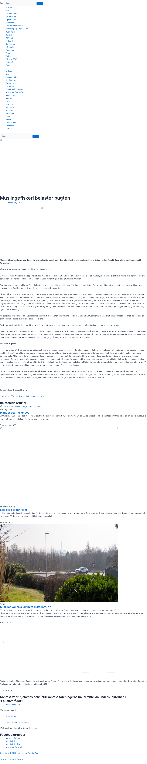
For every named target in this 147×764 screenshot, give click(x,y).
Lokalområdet (12, 13)
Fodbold (9, 41)
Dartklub (9, 38)
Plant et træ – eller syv (14, 412)
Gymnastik (10, 44)
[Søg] (40, 3)
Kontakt (9, 65)
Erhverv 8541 (11, 59)
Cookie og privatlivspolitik (11, 759)
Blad (7, 10)
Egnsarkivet (11, 20)
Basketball (10, 35)
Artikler (9, 7)
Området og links (13, 17)
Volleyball (10, 56)
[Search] (36, 136)
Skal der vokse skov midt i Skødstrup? (25, 607)
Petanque (10, 50)
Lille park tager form (13, 509)
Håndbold (10, 47)
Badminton (10, 32)
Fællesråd (10, 62)
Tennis (8, 53)
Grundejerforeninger (14, 26)
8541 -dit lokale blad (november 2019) (27, 396)
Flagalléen (10, 22)
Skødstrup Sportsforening (17, 29)
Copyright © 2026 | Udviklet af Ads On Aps (19, 753)
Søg (1, 3)
